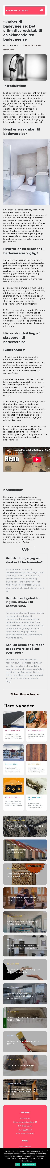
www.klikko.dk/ (27, 1133)
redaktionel (9, 50)
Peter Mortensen (33, 45)
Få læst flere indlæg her (25, 694)
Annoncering (25, 1146)
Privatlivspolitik (29, 1164)
